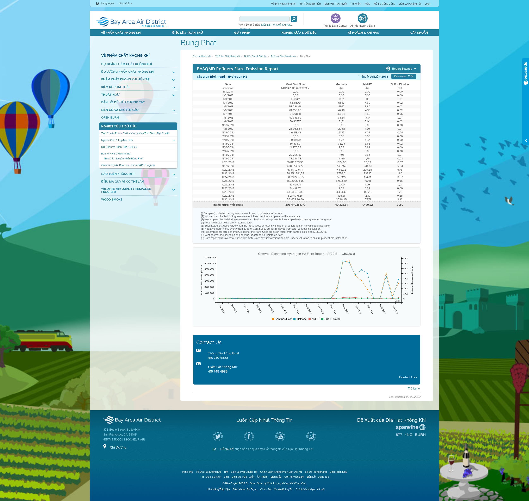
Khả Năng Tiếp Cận (218, 489)
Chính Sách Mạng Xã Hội (310, 489)
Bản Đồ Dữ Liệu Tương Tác (123, 102)
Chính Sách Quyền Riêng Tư (276, 489)
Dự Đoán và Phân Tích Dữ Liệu (119, 147)
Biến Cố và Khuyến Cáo (119, 110)
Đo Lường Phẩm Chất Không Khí (127, 71)
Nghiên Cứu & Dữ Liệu (299, 32)
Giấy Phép (242, 32)
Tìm (226, 472)
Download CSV (403, 76)
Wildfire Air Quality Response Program (126, 190)
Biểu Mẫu (275, 477)
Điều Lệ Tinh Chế (271, 25)
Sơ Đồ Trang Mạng (316, 472)
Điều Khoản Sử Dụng (245, 489)
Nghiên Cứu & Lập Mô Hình (117, 140)
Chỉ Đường (118, 447)
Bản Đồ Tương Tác (318, 477)
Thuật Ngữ (110, 94)
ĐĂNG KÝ (227, 449)
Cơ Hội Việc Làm (294, 477)
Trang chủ (187, 472)
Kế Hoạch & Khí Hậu (363, 32)
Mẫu (367, 4)
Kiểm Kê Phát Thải (115, 87)
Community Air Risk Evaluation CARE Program (128, 165)
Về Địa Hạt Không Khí (283, 4)
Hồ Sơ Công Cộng (384, 4)
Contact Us (407, 377)
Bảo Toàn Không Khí (117, 174)
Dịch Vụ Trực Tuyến (335, 4)
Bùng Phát (305, 56)
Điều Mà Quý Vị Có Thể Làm (122, 181)
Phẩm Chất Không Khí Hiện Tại (125, 79)
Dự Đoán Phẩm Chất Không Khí (126, 64)
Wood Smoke (111, 199)
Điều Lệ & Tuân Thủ (187, 32)
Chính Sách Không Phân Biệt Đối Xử (281, 472)
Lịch (226, 477)
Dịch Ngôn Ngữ (338, 472)
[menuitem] (283, 3)
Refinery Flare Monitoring (115, 153)
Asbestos (244, 29)
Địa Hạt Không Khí (202, 56)
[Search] (294, 19)
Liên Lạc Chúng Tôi (410, 4)
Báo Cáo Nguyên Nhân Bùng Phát (123, 158)
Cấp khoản (419, 32)
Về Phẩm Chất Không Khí (121, 32)
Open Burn (110, 117)
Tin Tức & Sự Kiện (310, 4)
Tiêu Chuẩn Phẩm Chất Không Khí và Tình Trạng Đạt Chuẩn (135, 133)
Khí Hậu (286, 25)
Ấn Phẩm (356, 4)
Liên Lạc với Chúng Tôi (244, 472)
